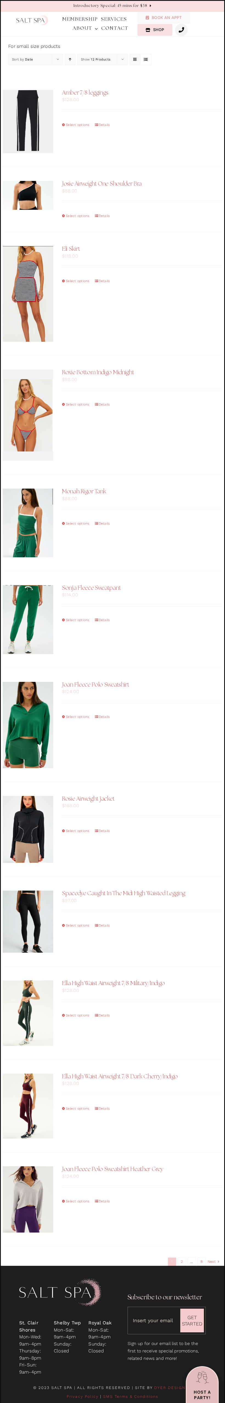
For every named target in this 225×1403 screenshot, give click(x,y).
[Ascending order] (70, 59)
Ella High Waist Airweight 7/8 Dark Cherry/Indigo (120, 1077)
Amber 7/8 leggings (85, 93)
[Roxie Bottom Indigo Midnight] (28, 415)
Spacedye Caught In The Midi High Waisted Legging (123, 894)
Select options (77, 125)
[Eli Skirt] (28, 294)
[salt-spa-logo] (32, 17)
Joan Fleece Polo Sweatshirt (95, 685)
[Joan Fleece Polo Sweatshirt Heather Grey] (28, 1199)
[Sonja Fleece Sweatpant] (28, 619)
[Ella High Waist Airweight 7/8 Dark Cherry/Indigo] (28, 1106)
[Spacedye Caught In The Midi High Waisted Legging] (28, 922)
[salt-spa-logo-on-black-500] (60, 1280)
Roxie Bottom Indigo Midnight (98, 373)
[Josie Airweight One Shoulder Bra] (28, 195)
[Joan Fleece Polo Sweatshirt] (28, 725)
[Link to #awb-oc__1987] (181, 30)
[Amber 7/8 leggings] (28, 121)
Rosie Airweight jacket (88, 799)
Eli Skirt (71, 249)
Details (104, 125)
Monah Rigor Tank (84, 492)
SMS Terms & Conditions (130, 1396)
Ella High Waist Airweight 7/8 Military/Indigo (113, 984)
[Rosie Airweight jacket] (28, 829)
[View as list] (145, 59)
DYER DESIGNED (173, 1387)
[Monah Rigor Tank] (28, 523)
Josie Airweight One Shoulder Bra (102, 184)
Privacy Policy (83, 1396)
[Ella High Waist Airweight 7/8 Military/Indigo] (28, 1013)
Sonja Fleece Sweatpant (91, 588)
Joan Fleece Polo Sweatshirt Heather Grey (112, 1170)
